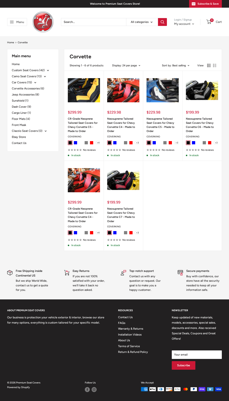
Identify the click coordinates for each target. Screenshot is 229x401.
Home (10, 42)
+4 (98, 142)
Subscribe (183, 365)
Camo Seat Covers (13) (27, 76)
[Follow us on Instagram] (94, 389)
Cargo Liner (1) (21, 112)
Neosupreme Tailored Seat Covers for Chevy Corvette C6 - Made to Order (200, 125)
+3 (137, 142)
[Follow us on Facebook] (87, 389)
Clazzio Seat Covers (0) (27, 131)
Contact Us (19, 143)
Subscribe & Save (208, 3)
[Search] (162, 22)
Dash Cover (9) (21, 106)
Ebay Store (19, 137)
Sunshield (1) (20, 100)
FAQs (121, 323)
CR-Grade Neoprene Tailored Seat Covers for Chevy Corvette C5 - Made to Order (83, 125)
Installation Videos (130, 334)
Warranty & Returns (130, 328)
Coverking (74, 136)
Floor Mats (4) (21, 119)
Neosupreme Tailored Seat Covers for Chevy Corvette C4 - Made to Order (121, 125)
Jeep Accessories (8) (25, 94)
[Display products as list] (214, 65)
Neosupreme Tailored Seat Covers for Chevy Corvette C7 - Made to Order (121, 215)
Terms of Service (129, 346)
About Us (124, 340)
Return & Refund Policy (133, 352)
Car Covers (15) (22, 82)
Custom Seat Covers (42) (28, 70)
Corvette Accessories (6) (28, 88)
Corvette (23, 42)
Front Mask (19, 125)
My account (182, 24)
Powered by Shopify (18, 387)
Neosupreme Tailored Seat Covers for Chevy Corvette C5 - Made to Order (160, 125)
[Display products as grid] (208, 65)
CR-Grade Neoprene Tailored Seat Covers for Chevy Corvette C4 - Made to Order (83, 215)
